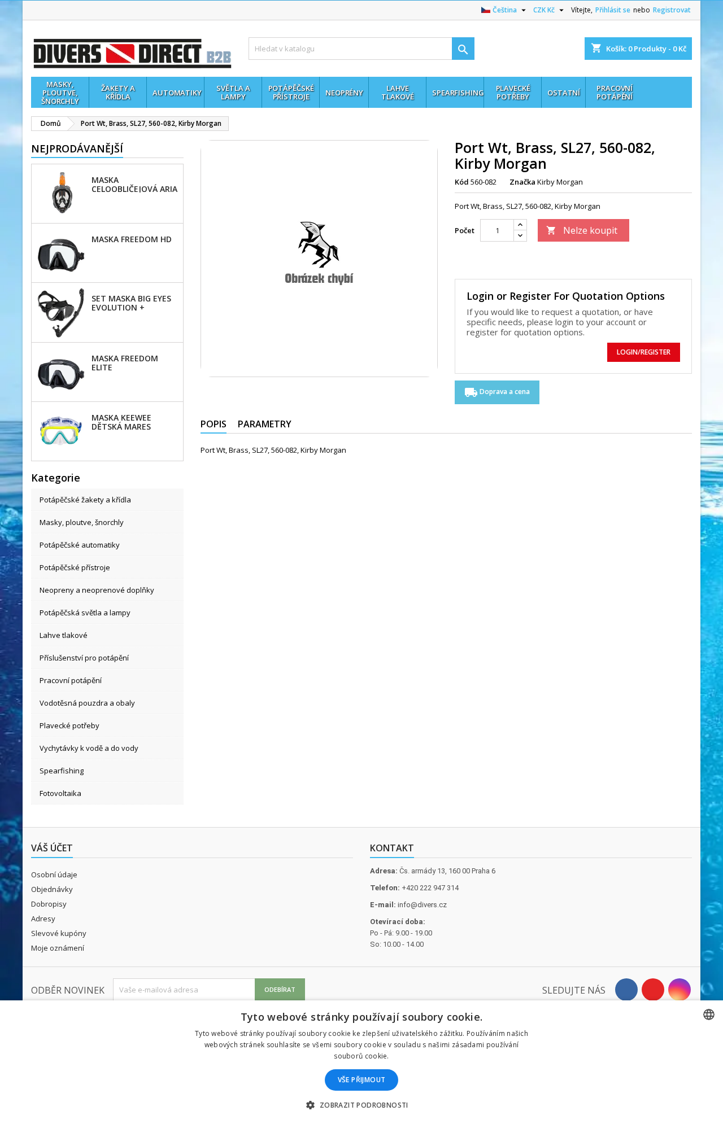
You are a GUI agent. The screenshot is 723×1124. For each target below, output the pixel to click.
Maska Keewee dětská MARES (121, 421)
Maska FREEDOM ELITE (125, 362)
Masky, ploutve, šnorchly (82, 522)
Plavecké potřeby (69, 725)
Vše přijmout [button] (362, 1079)
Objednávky (52, 889)
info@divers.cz (422, 904)
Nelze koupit (581, 230)
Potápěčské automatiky (80, 545)
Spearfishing (62, 771)
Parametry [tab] (264, 424)
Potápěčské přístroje (75, 567)
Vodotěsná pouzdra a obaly (87, 703)
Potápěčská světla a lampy (85, 612)
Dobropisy (49, 904)
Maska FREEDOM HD (132, 239)
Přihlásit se (612, 10)
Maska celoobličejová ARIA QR (134, 184)
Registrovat (672, 10)
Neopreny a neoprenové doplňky (97, 590)
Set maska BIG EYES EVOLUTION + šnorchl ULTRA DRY (132, 302)
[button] (361, 1104)
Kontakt (392, 848)
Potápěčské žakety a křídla (85, 500)
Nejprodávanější (77, 148)
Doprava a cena (497, 392)
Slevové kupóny (58, 933)
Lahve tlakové (64, 635)
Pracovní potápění (71, 680)
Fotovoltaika (60, 793)
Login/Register (643, 352)
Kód (462, 182)
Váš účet (52, 848)
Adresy (43, 918)
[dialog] (361, 1062)
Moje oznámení (57, 948)
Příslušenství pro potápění (84, 658)
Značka (522, 182)
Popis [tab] (214, 424)
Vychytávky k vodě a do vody (89, 748)
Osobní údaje (54, 874)
